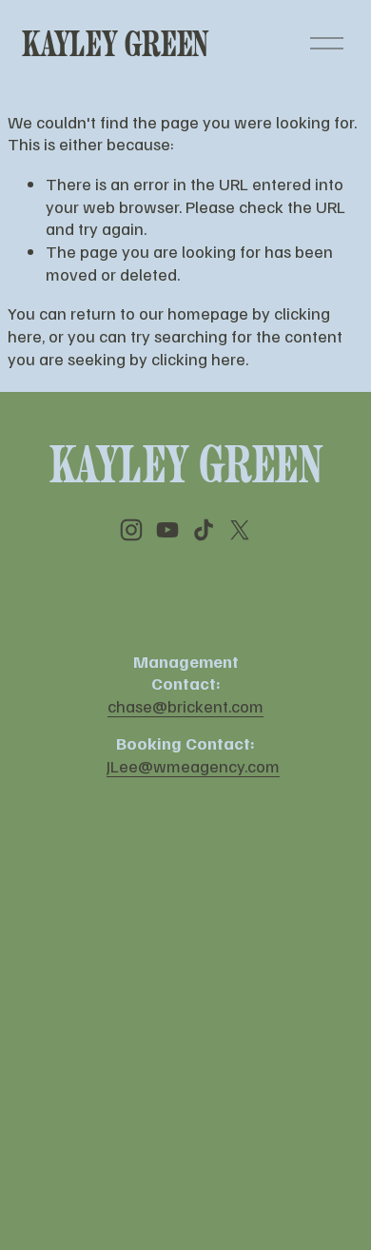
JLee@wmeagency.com (193, 765)
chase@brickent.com (185, 705)
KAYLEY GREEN (115, 43)
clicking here (198, 358)
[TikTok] (203, 529)
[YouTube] (167, 529)
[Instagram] (131, 529)
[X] (239, 529)
